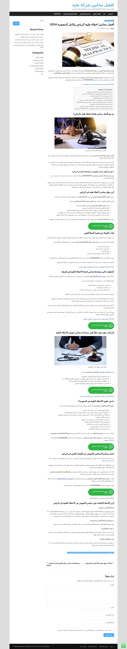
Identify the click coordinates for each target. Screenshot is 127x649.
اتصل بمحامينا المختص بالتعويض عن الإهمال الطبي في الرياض (95, 106)
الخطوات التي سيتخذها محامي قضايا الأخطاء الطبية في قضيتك (95, 100)
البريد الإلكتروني (109, 615)
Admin (112, 28)
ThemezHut (46, 646)
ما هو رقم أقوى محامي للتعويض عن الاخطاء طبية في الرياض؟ (96, 94)
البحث (41, 20)
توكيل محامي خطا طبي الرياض (104, 552)
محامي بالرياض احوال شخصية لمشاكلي (31, 37)
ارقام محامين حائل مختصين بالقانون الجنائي (95, 319)
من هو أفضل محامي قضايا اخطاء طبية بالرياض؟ (99, 92)
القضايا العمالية (39, 71)
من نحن (112, 646)
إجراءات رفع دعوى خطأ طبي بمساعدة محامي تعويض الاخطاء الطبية (94, 102)
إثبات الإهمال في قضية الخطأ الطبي (102, 98)
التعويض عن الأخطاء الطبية (65, 478)
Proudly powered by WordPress (22, 646)
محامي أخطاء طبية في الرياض (91, 552)
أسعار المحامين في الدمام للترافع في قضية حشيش (93, 267)
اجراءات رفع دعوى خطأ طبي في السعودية (98, 372)
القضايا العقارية (39, 68)
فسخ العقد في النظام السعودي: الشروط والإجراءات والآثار (28, 46)
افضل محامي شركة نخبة (93, 4)
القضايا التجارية (39, 63)
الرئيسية (110, 14)
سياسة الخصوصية (92, 646)
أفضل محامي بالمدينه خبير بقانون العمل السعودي (29, 34)
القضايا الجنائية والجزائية (70, 14)
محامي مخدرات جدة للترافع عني (98, 498)
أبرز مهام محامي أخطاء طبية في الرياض (100, 96)
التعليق (112, 584)
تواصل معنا (83, 646)
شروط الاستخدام (103, 646)
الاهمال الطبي (97, 14)
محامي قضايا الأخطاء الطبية (97, 276)
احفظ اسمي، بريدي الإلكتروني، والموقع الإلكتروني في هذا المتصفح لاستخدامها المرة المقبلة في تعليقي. (84, 630)
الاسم (112, 607)
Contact (57, 14)
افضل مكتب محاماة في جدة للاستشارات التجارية (94, 396)
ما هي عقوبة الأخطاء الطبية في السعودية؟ (100, 104)
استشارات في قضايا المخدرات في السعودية (95, 84)
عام (104, 14)
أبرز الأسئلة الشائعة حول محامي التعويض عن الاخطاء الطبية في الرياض (93, 108)
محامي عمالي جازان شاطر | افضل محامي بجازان (28, 42)
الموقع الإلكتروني (109, 622)
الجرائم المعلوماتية (85, 14)
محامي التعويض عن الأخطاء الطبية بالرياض (76, 552)
